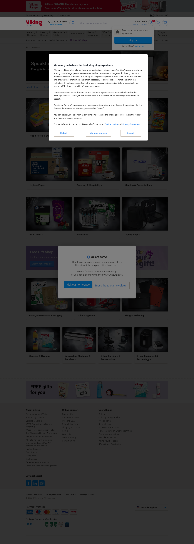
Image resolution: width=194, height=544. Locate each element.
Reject (63, 133)
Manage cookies (98, 133)
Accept (130, 133)
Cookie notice (111, 124)
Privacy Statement (131, 124)
